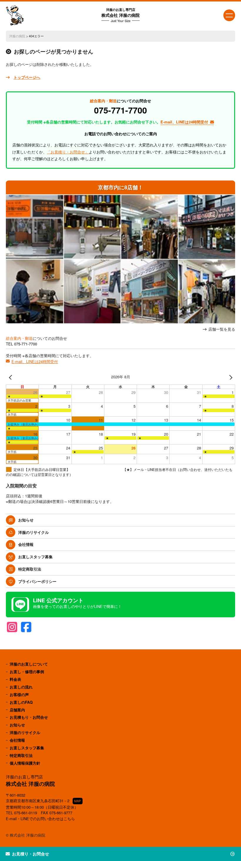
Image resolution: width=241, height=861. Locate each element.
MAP (77, 801)
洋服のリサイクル (33, 532)
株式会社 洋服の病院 (120, 15)
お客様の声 (19, 694)
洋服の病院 (17, 36)
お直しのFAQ (21, 702)
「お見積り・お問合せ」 (68, 152)
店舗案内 (17, 710)
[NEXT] (229, 377)
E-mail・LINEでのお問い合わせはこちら (40, 818)
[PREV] (11, 377)
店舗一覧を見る (221, 329)
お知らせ (26, 520)
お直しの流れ (21, 687)
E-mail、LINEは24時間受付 (34, 361)
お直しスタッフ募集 (35, 556)
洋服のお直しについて (29, 664)
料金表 (15, 679)
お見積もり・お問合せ (29, 717)
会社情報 (26, 544)
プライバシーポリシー (37, 581)
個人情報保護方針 (25, 763)
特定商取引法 (29, 569)
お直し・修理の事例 (27, 671)
